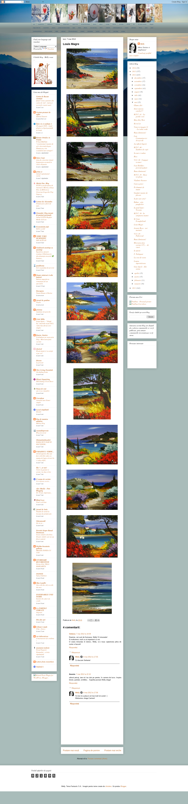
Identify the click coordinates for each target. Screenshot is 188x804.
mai (136, 102)
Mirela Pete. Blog (42, 183)
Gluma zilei (138, 105)
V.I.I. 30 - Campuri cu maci (141, 161)
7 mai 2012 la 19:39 (83, 634)
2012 (134, 75)
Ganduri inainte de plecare (141, 194)
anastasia (39, 573)
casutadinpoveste (42, 430)
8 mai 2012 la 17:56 (90, 693)
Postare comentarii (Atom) (97, 759)
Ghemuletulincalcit (43, 440)
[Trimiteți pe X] (93, 620)
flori (134, 24)
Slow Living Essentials (44, 370)
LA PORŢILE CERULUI (41, 609)
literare (85, 27)
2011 (134, 288)
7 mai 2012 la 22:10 (83, 674)
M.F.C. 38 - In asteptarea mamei (141, 214)
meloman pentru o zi (117, 27)
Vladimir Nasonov (140, 180)
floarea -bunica (42, 335)
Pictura (140, 27)
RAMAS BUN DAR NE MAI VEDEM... (44, 443)
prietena (39, 309)
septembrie (138, 88)
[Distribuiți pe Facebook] (96, 620)
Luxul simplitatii (42, 409)
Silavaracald (40, 521)
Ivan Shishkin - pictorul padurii (140, 166)
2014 (134, 68)
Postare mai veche (112, 750)
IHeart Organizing (43, 379)
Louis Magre (138, 224)
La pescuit (39, 362)
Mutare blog (40, 423)
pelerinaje (133, 27)
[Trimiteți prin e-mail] (88, 620)
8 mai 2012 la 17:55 (90, 657)
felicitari (114, 24)
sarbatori (82, 31)
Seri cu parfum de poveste (45, 268)
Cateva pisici (138, 184)
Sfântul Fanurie (41, 116)
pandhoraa (40, 265)
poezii (152, 27)
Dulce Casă (40, 158)
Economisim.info (42, 226)
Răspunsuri (76, 652)
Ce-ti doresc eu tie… (43, 481)
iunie (136, 99)
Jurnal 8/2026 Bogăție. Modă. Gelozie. (44, 218)
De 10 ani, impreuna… (44, 493)
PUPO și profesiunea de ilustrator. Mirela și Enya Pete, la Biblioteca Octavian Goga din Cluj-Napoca (45, 189)
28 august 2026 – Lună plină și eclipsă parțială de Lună (44, 128)
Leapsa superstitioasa (140, 262)
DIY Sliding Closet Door (44, 381)
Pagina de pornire (92, 750)
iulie (136, 95)
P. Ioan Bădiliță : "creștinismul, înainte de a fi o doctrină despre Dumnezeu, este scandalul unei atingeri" (44, 146)
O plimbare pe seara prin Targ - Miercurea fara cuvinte (45, 339)
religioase (63, 31)
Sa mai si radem (140, 153)
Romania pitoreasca (73, 31)
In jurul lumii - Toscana (139, 208)
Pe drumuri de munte (139, 188)
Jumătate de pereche (43, 312)
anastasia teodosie (42, 648)
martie (137, 276)
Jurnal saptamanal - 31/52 (43, 175)
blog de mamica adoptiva (42, 420)
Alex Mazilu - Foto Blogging (43, 489)
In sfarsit (137, 250)
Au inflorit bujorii (140, 144)
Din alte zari (40, 619)
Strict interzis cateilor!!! (138, 110)
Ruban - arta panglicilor (139, 203)
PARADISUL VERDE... (45, 451)
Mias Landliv (41, 583)
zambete (123, 31)
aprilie (137, 273)
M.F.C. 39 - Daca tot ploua (140, 176)
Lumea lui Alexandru (44, 201)
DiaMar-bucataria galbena (43, 547)
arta (34, 24)
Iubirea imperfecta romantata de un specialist (42, 281)
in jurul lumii (46, 27)
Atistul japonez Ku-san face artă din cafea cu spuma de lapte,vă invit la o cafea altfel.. (45, 456)
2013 (134, 71)
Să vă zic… (40, 523)
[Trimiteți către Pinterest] (98, 620)
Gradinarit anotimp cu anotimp (44, 248)
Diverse (39, 360)
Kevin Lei (137, 123)
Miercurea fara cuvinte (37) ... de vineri (141, 245)
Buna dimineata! (140, 132)
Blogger (123, 786)
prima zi (39, 171)
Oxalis (38, 302)
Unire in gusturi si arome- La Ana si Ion (43, 471)
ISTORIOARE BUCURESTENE (42, 561)
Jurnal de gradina (43, 300)
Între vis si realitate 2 (44, 124)
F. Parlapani (138, 254)
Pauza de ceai (41, 389)
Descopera (40, 291)
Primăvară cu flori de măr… (43, 205)
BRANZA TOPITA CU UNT (43, 551)
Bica (135, 156)
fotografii (151, 24)
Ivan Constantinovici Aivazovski (140, 138)
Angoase (39, 612)
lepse (74, 27)
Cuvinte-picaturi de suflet (43, 113)
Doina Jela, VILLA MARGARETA (42, 565)
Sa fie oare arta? (140, 198)
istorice (53, 27)
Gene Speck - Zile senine (140, 267)
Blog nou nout (41, 433)
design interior (66, 24)
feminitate (121, 24)
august (137, 92)
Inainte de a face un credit (43, 600)
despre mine (75, 24)
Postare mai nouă (71, 750)
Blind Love (40, 500)
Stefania (72, 634)
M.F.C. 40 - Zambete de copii (141, 148)
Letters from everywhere (45, 661)
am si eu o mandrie (42, 391)
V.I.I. (109, 31)
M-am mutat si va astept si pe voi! (44, 352)
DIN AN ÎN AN (41, 240)
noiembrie (138, 81)
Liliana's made (41, 627)
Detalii (38, 412)
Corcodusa (40, 398)
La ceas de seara (140, 257)
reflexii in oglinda (48, 31)
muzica (126, 27)
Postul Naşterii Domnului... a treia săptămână (42, 652)
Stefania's (40, 666)
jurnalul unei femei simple (63, 27)
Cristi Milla (40, 319)
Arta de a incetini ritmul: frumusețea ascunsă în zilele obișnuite (45, 162)
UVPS (104, 31)
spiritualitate (90, 31)
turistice (97, 31)
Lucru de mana (93, 27)
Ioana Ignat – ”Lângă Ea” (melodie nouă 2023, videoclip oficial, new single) (45, 324)
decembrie (138, 78)
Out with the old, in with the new (44, 586)
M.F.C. (101, 27)
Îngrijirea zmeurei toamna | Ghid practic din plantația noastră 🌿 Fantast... (45, 255)
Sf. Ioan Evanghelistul (140, 220)
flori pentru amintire (142, 24)
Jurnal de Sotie (42, 509)
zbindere (108, 786)
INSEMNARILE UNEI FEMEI (44, 595)
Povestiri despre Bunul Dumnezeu (44, 531)
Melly (35, 9)
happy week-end (36, 27)
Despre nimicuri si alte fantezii (44, 276)
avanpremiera (41, 24)
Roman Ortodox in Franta (43, 138)
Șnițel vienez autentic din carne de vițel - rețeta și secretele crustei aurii (45, 102)
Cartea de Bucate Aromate (42, 97)
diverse (94, 24)
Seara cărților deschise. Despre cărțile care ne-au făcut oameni (45, 536)
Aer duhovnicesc (42, 636)
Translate (50, 49)
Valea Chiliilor (41, 576)
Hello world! (40, 229)
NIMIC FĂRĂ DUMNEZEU (41, 237)
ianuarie (137, 283)
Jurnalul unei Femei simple (43, 401)
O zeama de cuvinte (43, 479)
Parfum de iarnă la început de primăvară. (44, 512)
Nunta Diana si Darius (44, 293)
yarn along (115, 31)
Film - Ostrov (41, 629)
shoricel (39, 349)
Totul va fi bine (41, 502)
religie (56, 31)
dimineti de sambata (85, 24)
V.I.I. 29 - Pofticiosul (138, 235)
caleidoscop (49, 24)
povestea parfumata (37, 31)
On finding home (42, 372)
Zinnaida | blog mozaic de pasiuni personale (44, 214)
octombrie (138, 85)
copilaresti (58, 24)
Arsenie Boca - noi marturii (140, 229)
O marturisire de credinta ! (45, 639)
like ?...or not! (41, 467)
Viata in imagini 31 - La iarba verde (141, 128)
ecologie (107, 24)
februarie (137, 280)
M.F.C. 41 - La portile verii (139, 115)
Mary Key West (139, 120)
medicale (108, 27)
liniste (79, 27)
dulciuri (101, 24)
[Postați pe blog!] (91, 620)
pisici (146, 27)
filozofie (128, 24)
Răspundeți (73, 647)
